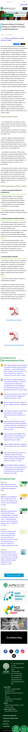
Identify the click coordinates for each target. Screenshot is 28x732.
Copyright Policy (6, 726)
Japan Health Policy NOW (11, 711)
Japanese (23, 4)
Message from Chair (9, 691)
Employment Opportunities (10, 718)
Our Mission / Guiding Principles (12, 689)
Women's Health (6, 40)
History (11, 701)
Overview (7, 697)
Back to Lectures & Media (14, 575)
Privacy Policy (6, 723)
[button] (25, 8)
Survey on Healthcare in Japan (14, 38)
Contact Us (6, 721)
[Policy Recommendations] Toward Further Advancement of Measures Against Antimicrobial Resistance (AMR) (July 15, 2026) (15, 414)
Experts (6, 701)
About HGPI (7, 687)
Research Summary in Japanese (14, 320)
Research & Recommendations (12, 705)
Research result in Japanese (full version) (14, 345)
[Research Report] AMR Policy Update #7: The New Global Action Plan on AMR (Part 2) (15, 404)
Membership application (9, 715)
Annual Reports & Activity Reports (13, 699)
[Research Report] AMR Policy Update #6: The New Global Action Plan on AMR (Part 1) (15, 446)
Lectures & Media (9, 707)
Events (22, 705)
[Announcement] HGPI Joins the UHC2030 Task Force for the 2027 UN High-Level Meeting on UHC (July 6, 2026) (15, 396)
